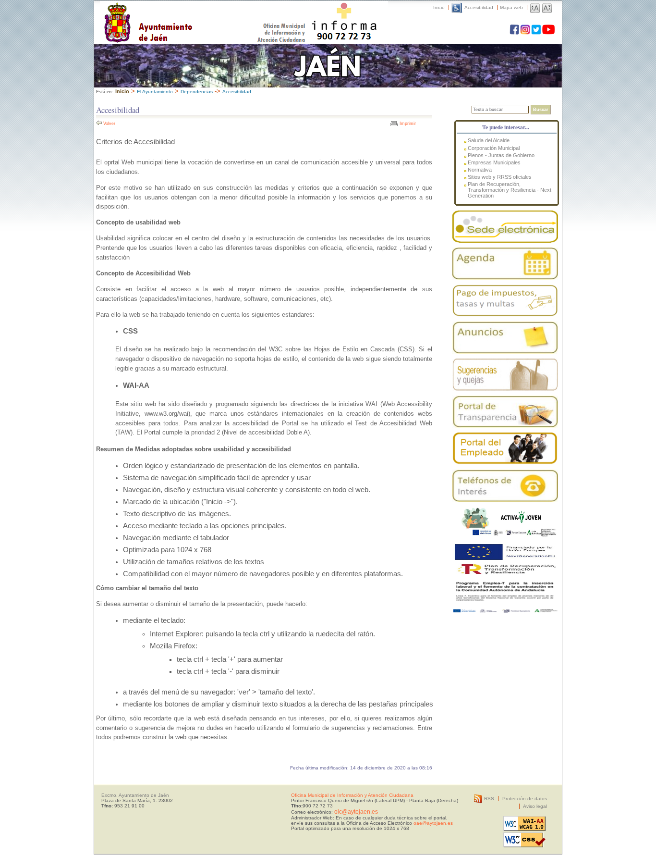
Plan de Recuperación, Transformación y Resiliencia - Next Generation (509, 189)
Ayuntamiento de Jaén (190, 13)
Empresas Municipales (494, 162)
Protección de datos (524, 798)
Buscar (540, 109)
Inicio (439, 7)
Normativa (480, 170)
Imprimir (408, 123)
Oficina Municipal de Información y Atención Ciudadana (352, 795)
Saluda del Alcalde (489, 140)
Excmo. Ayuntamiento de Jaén (135, 795)
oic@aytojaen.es (356, 811)
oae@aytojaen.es (433, 823)
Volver (109, 123)
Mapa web (511, 7)
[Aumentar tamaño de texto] (535, 7)
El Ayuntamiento (155, 91)
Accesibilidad (478, 7)
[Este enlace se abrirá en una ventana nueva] (505, 227)
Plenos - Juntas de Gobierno (501, 155)
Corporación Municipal (494, 148)
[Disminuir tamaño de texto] (547, 7)
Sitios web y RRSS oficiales (500, 177)
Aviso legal (535, 806)
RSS (489, 798)
